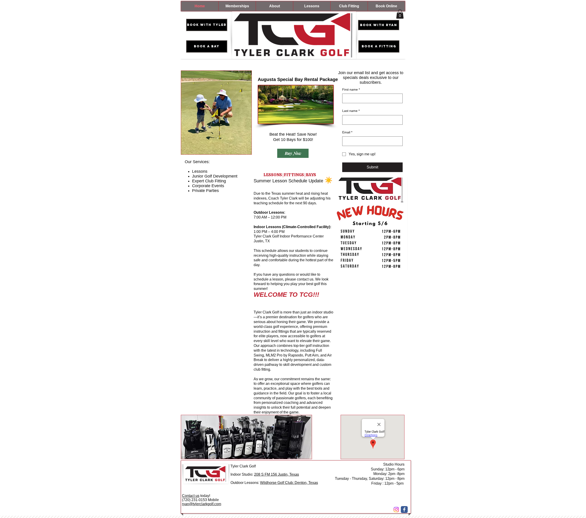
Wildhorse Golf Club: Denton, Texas (289, 483)
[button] (400, 14)
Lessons (199, 171)
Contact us (190, 496)
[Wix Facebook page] (404, 509)
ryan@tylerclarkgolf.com (201, 504)
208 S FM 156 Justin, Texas (276, 474)
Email (347, 132)
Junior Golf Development (214, 176)
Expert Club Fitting (209, 181)
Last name (351, 111)
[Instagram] (396, 509)
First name (351, 89)
